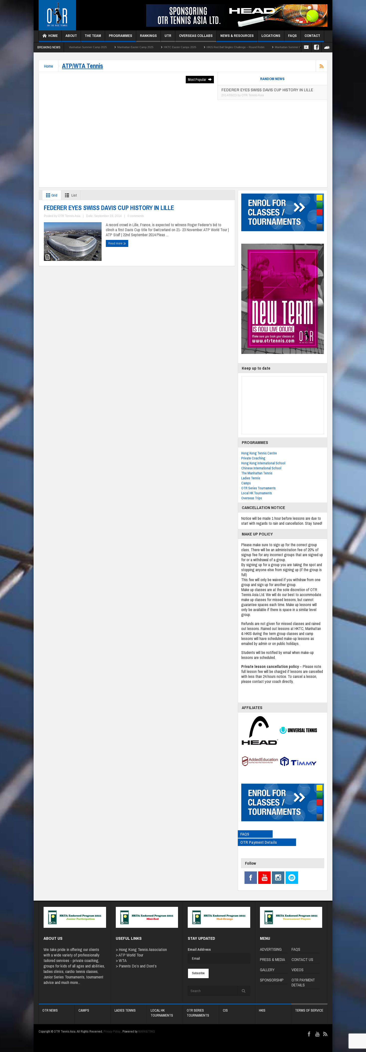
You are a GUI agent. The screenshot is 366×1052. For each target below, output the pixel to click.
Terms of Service (309, 1010)
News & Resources (237, 35)
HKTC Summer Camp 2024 (298, 47)
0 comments (135, 216)
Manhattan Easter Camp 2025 (93, 47)
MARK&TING (146, 1031)
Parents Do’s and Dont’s (138, 966)
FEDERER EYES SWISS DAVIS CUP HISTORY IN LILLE (109, 207)
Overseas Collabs (196, 35)
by (240, 95)
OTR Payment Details (258, 842)
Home (53, 35)
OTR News (50, 1010)
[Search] (243, 991)
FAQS (244, 834)
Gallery (267, 969)
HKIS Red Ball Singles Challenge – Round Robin (193, 47)
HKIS (262, 1010)
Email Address (199, 949)
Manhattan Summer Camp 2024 (252, 47)
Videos (298, 969)
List (74, 195)
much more (69, 982)
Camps (246, 483)
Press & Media (272, 959)
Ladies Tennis (250, 478)
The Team (93, 35)
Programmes (120, 35)
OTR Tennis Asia (253, 95)
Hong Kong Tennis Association (143, 949)
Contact (312, 35)
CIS (225, 1010)
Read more (115, 243)
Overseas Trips (251, 498)
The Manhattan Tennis (256, 473)
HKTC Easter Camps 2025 (138, 47)
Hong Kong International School (263, 463)
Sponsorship (272, 980)
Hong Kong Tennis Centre (259, 453)
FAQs (292, 35)
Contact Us (302, 959)
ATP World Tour (131, 955)
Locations (270, 35)
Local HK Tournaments (256, 493)
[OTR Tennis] (57, 15)
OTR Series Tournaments (258, 488)
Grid (54, 195)
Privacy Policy (112, 1031)
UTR (168, 35)
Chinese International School (261, 468)
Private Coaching (253, 458)
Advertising (271, 949)
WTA (122, 960)
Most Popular (197, 79)
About (71, 35)
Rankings (148, 35)
